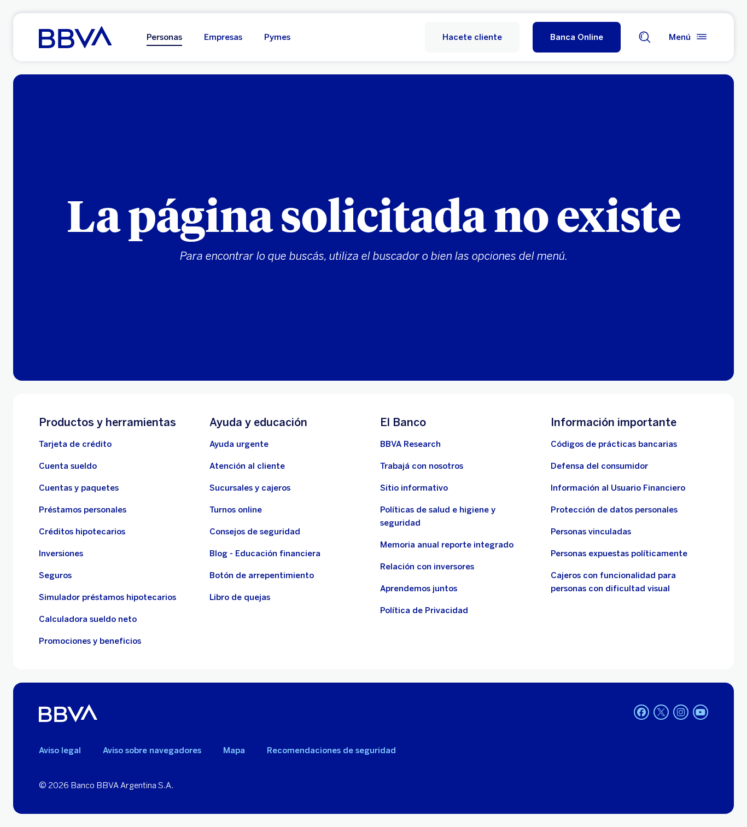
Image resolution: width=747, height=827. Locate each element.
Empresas (223, 37)
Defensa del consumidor (599, 466)
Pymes (277, 37)
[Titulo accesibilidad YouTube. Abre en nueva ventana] (700, 712)
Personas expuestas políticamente (619, 553)
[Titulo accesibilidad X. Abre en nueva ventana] (661, 712)
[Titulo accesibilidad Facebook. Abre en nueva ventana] (641, 712)
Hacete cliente (472, 37)
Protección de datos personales (614, 510)
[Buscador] (645, 37)
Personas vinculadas (591, 532)
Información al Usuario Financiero (618, 488)
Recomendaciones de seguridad (331, 750)
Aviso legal (60, 750)
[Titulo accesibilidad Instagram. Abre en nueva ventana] (680, 712)
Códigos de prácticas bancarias (614, 444)
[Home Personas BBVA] (75, 37)
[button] (577, 37)
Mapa (234, 750)
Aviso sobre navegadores (152, 750)
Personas (164, 37)
